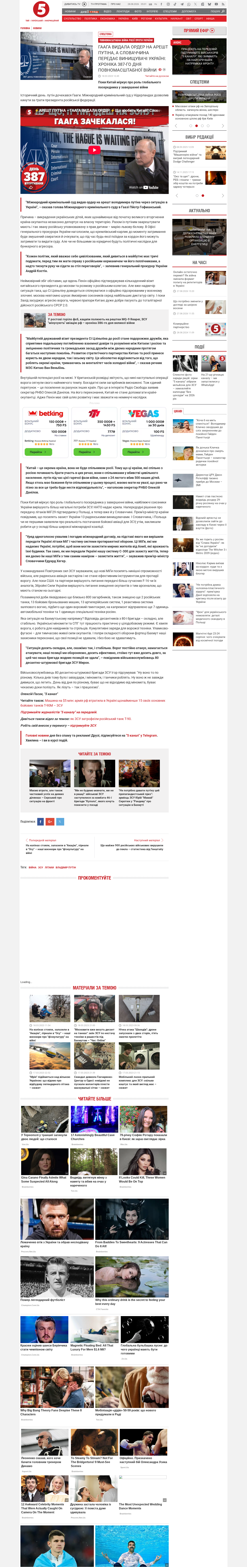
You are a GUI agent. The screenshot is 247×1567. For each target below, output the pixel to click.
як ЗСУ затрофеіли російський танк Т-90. (101, 719)
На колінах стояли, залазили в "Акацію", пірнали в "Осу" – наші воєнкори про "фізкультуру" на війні (57, 849)
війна (32, 867)
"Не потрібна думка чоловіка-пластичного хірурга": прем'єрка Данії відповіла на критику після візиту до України (211, 593)
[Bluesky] (209, 4)
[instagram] (168, 4)
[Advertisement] (94, 430)
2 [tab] (213, 74)
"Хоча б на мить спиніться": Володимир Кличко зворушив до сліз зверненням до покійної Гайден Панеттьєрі (210, 429)
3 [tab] (202, 126)
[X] (195, 4)
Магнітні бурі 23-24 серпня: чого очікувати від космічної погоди (210, 637)
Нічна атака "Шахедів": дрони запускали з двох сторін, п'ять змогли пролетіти (138, 1033)
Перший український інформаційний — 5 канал (41, 12)
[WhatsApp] (188, 4)
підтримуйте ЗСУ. (83, 725)
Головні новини (37, 735)
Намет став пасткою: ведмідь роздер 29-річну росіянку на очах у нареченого (211, 501)
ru (155, 4)
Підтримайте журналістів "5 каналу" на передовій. (58, 712)
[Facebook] (161, 4)
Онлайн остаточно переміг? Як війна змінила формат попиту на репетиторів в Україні (187, 278)
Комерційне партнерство (181, 325)
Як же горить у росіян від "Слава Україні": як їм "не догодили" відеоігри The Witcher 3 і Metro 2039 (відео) (211, 546)
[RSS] (223, 4)
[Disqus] (94, 934)
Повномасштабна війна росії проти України (126, 40)
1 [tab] (185, 74)
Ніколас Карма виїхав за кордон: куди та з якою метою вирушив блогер (210, 568)
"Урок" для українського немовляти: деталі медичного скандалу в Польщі (211, 617)
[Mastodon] (202, 4)
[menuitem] (70, 11)
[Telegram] (181, 4)
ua (150, 4)
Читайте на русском (157, 75)
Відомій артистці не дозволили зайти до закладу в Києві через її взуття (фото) (211, 523)
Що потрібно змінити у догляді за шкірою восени (188, 305)
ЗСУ (40, 867)
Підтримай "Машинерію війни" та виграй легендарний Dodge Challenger (187, 156)
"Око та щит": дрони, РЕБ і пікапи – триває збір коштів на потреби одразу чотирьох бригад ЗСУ (188, 183)
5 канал (87, 76)
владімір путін (66, 867)
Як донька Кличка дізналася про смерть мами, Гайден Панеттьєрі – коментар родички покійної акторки (210, 456)
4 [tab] (208, 126)
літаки (49, 867)
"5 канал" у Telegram (141, 735)
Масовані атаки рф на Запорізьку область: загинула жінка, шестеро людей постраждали (196, 110)
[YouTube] (216, 4)
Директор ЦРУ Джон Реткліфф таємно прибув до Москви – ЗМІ (209, 480)
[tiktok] (175, 4)
